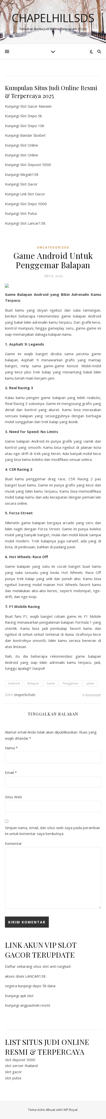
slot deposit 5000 (20, 1059)
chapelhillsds (24, 694)
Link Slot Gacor (32, 193)
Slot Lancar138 (32, 223)
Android (14, 683)
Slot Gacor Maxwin (36, 106)
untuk (90, 683)
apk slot (27, 995)
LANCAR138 (35, 976)
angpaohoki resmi (35, 1005)
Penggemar (71, 683)
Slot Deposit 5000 (35, 164)
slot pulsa (13, 1077)
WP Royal (70, 1109)
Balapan (33, 683)
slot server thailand (21, 1065)
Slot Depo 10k (32, 125)
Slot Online (29, 145)
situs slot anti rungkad (52, 966)
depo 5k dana (44, 985)
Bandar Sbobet (33, 135)
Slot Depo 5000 (33, 203)
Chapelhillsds (53, 17)
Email (11, 772)
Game (51, 683)
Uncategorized (53, 247)
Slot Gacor (29, 184)
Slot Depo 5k (31, 115)
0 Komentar (91, 694)
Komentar (13, 843)
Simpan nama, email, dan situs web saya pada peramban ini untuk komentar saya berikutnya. (52, 830)
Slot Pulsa (28, 213)
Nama (11, 747)
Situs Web (13, 796)
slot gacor (13, 1071)
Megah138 (29, 174)
